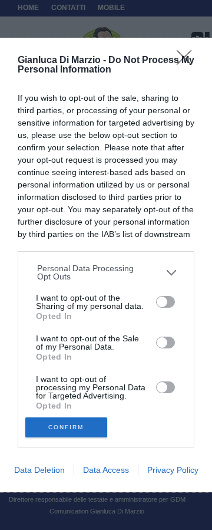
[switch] (165, 302)
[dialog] (106, 265)
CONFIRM (66, 427)
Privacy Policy (172, 470)
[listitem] (106, 272)
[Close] (188, 61)
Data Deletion (39, 470)
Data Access (106, 470)
